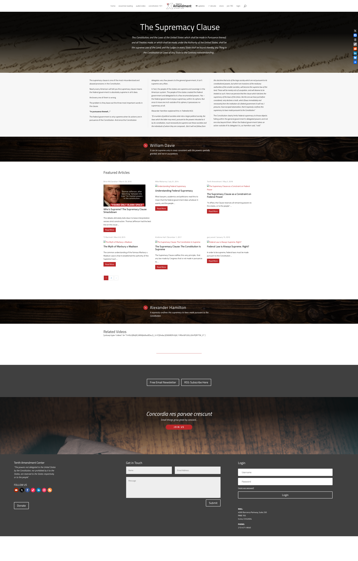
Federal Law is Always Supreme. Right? (228, 246)
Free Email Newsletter (163, 382)
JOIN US (179, 427)
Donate (21, 505)
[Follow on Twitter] (22, 490)
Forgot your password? (246, 488)
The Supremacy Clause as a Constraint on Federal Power (229, 195)
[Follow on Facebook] (27, 490)
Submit (213, 503)
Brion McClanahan (110, 181)
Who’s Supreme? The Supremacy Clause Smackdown (125, 210)
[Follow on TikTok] (33, 490)
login (238, 6)
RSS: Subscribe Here (196, 382)
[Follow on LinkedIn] (38, 490)
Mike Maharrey (161, 181)
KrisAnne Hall (160, 237)
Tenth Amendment (214, 181)
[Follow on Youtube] (16, 490)
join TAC (230, 6)
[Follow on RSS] (50, 490)
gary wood (211, 237)
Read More (109, 229)
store (221, 6)
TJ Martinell (108, 237)
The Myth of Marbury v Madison (120, 246)
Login (285, 495)
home (113, 6)
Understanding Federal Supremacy (174, 191)
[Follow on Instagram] (44, 490)
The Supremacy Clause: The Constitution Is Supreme (178, 248)
